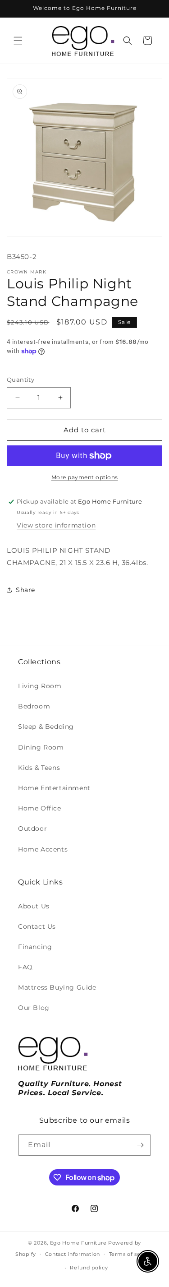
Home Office (39, 808)
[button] (18, 41)
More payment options (84, 477)
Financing (35, 947)
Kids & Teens (39, 768)
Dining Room (41, 747)
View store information (56, 525)
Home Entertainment (54, 788)
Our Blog (34, 1008)
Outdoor (32, 828)
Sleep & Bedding (46, 726)
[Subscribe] (140, 1145)
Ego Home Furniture (78, 1243)
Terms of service (131, 1254)
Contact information (72, 1254)
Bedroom (34, 706)
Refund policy (89, 1267)
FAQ (25, 967)
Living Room (40, 686)
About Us (34, 906)
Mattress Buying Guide (57, 987)
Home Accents (43, 849)
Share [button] (25, 590)
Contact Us (37, 926)
